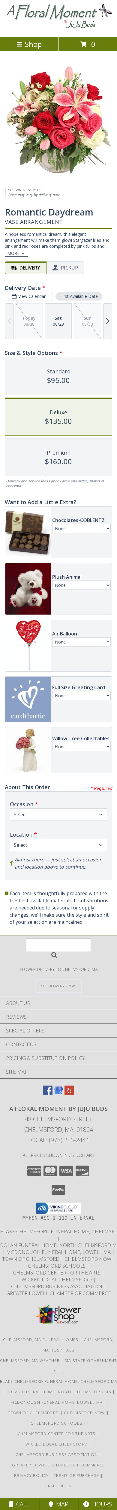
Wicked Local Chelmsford (57, 1279)
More (13, 253)
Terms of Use (58, 1486)
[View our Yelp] (69, 1093)
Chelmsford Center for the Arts (57, 1272)
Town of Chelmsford (31, 1258)
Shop (33, 44)
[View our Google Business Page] (58, 1093)
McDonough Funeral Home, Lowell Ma (59, 1252)
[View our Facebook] (47, 1093)
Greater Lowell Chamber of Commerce (58, 1293)
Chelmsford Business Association (57, 1286)
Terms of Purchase (76, 1475)
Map (60, 1504)
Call (21, 1504)
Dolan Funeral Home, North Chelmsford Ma (59, 1391)
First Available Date (79, 296)
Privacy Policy (31, 1475)
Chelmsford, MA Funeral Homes (40, 1339)
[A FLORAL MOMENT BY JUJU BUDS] (58, 28)
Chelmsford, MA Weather (30, 1360)
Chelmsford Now (88, 1258)
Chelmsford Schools (57, 1265)
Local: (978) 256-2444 (58, 1140)
